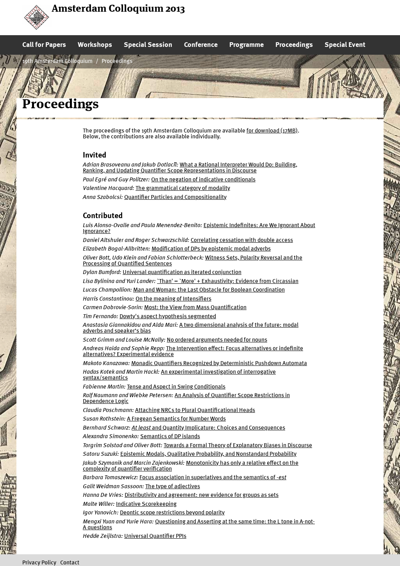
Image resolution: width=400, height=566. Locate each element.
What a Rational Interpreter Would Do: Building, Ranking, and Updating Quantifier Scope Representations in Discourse (190, 168)
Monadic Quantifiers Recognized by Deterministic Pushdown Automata (219, 364)
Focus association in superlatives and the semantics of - (212, 478)
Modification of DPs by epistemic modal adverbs (211, 249)
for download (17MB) (272, 131)
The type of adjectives (172, 487)
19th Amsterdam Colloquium (57, 61)
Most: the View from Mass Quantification (195, 308)
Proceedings (117, 61)
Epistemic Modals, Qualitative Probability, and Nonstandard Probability (208, 454)
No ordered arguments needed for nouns (217, 340)
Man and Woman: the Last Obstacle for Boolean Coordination (209, 290)
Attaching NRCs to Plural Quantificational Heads (195, 411)
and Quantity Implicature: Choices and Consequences (208, 428)
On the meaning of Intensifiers (173, 299)
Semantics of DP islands (170, 437)
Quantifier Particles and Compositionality (175, 198)
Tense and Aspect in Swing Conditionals (176, 387)
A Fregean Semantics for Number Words (176, 419)
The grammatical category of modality (183, 189)
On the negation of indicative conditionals (203, 180)
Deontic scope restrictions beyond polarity (172, 513)
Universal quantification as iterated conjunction (182, 273)
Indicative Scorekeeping (146, 504)
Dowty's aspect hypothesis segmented (168, 317)
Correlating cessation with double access (242, 241)
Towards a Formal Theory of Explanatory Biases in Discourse (238, 446)
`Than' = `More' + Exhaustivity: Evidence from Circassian (227, 282)
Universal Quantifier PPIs (155, 536)
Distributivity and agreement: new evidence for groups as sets (202, 495)
